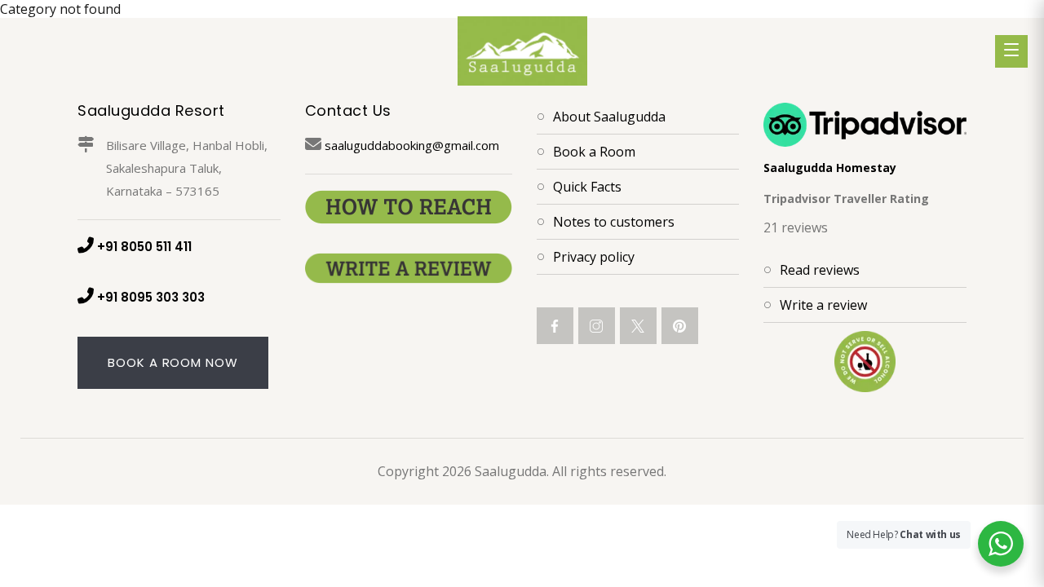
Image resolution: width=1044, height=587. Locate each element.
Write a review (823, 305)
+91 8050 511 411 (144, 246)
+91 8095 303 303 (151, 297)
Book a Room (594, 152)
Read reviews (820, 270)
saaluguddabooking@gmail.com (412, 145)
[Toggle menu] (1011, 51)
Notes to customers (614, 222)
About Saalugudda (609, 117)
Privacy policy (594, 257)
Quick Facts (587, 187)
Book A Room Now (173, 362)
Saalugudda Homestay (829, 167)
